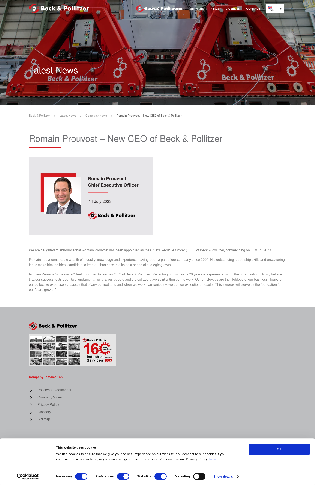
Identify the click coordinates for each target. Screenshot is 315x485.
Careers (233, 8)
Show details (223, 476)
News (214, 8)
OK (279, 449)
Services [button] (196, 8)
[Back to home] (157, 8)
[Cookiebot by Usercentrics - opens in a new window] (27, 476)
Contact (253, 8)
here (212, 459)
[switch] (123, 476)
